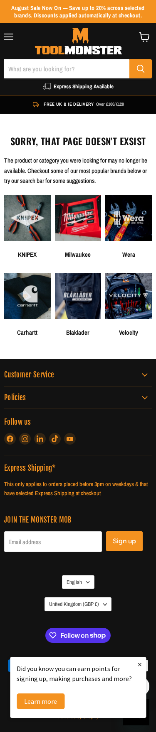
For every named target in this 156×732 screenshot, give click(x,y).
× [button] (140, 664)
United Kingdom (74, 604)
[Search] (140, 68)
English (74, 582)
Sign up (124, 541)
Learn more (40, 701)
